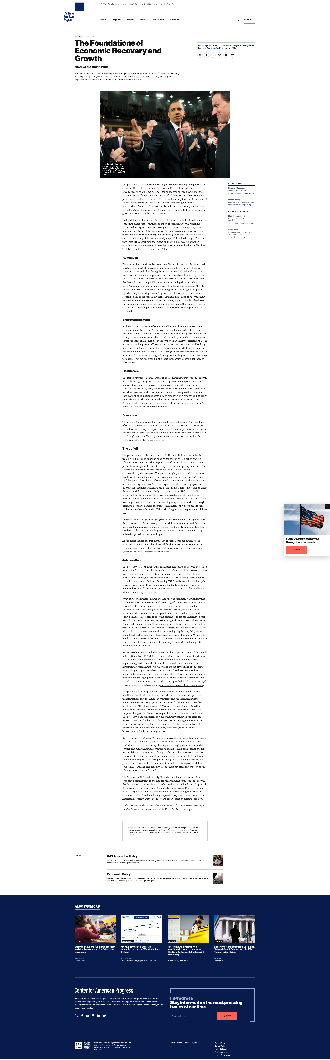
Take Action (157, 19)
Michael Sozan (173, 961)
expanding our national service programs (181, 685)
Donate (248, 19)
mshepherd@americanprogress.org (241, 223)
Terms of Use (220, 1043)
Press (143, 19)
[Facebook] (82, 1016)
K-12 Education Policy (122, 856)
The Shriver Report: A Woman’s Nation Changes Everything (170, 706)
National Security (149, 4)
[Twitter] (77, 1016)
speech (142, 227)
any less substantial (144, 509)
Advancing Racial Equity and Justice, (213, 45)
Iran (124, 4)
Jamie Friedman (127, 961)
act (127, 513)
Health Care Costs (168, 4)
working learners (174, 436)
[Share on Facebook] (206, 55)
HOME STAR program (163, 351)
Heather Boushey (130, 809)
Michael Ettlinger (131, 805)
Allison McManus (150, 961)
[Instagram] (93, 1016)
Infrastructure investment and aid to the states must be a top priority (163, 679)
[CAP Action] (83, 1046)
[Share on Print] (232, 55)
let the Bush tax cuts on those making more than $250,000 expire (164, 482)
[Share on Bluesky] (219, 55)
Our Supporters (221, 1052)
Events (130, 19)
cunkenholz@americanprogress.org (241, 193)
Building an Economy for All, (242, 45)
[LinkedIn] (98, 1016)
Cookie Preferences (222, 1055)
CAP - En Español (221, 1049)
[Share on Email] (225, 55)
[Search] (237, 21)
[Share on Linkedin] (213, 55)
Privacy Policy (220, 1046)
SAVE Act (133, 4)
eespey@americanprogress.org (239, 205)
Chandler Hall (219, 961)
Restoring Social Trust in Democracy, (213, 48)
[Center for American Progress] (79, 12)
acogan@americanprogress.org (239, 237)
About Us (175, 19)
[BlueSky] (104, 1016)
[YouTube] (88, 1016)
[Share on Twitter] (200, 55)
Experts (116, 19)
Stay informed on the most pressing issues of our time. (206, 1002)
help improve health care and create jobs (161, 399)
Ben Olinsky (183, 961)
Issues (103, 19)
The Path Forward (111, 4)
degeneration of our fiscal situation (173, 462)
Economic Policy (119, 874)
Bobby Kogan (138, 961)
